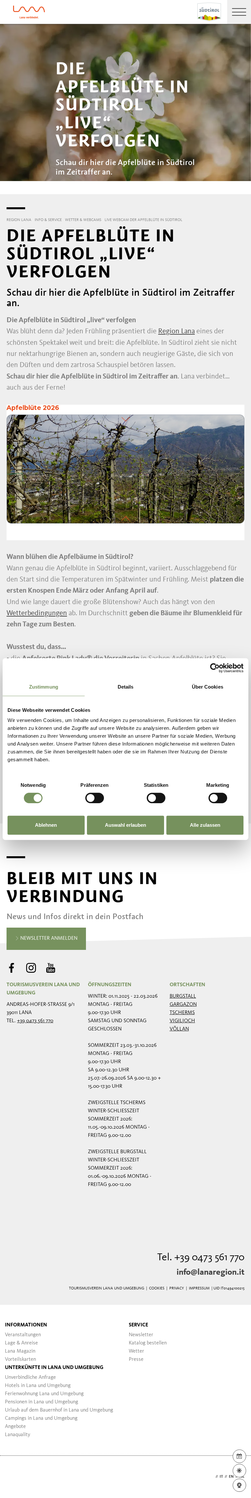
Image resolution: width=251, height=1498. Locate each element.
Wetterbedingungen (37, 613)
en (231, 1477)
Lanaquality (17, 1434)
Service (138, 1325)
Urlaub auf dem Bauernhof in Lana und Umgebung (59, 1410)
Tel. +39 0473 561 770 (200, 1257)
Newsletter (141, 1335)
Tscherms (182, 1012)
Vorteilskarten (20, 1359)
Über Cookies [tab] (207, 687)
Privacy (176, 1288)
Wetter (136, 1351)
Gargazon (183, 1004)
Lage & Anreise (21, 1343)
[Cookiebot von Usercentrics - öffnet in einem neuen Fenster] (214, 668)
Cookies (156, 1288)
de (211, 1477)
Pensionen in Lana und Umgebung (41, 1402)
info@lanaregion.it (210, 1272)
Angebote (15, 1426)
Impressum (199, 1288)
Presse (136, 1359)
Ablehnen (46, 825)
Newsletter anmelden (48, 938)
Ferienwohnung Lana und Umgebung (44, 1393)
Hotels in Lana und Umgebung (38, 1385)
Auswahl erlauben (125, 825)
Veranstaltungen (23, 1335)
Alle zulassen (205, 825)
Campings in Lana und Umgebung (41, 1418)
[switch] (94, 798)
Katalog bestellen (148, 1343)
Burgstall (183, 996)
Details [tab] (126, 687)
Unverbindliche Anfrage (30, 1377)
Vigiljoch (182, 1021)
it (221, 1477)
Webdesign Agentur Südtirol (15, 1477)
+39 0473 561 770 (35, 1021)
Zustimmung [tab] (43, 687)
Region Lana (176, 331)
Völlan (179, 1029)
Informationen (26, 1325)
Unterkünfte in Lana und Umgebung (54, 1367)
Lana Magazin (20, 1351)
